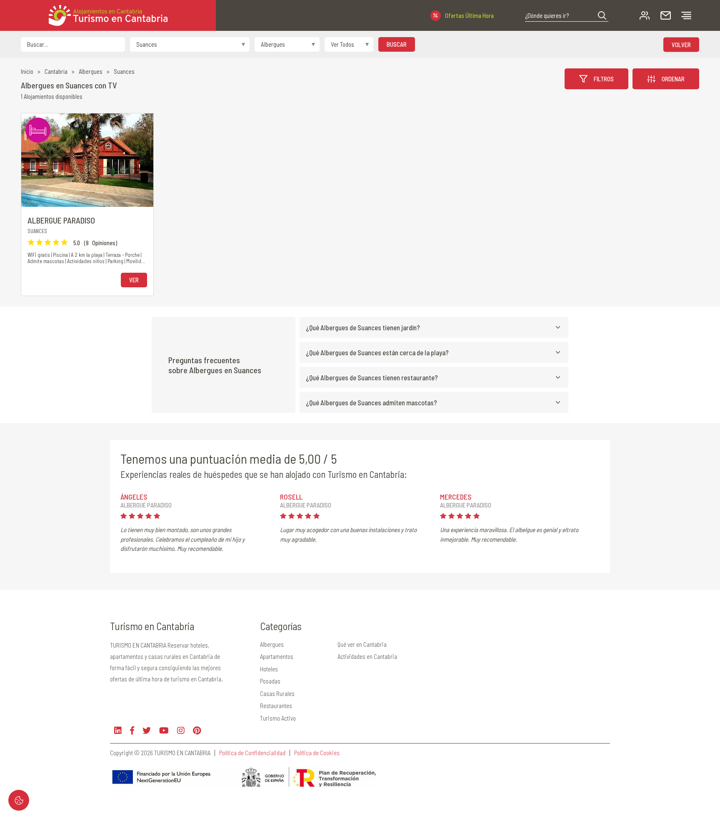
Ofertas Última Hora (469, 15)
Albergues (90, 71)
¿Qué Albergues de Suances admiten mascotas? (371, 402)
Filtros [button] (604, 79)
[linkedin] (118, 730)
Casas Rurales (277, 693)
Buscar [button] (397, 44)
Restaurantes (276, 705)
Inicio (27, 71)
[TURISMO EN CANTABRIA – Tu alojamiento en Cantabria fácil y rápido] (108, 15)
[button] (602, 15)
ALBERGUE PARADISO (61, 220)
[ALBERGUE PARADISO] (87, 160)
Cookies (18, 800)
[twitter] (146, 730)
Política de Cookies (317, 753)
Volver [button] (681, 44)
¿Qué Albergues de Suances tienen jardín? (363, 327)
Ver (134, 280)
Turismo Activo (278, 718)
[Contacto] (665, 15)
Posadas (270, 681)
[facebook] (132, 730)
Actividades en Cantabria (367, 656)
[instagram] (181, 730)
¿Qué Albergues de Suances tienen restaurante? (372, 377)
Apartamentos (276, 656)
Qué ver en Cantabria (362, 644)
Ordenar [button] (673, 79)
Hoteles (269, 669)
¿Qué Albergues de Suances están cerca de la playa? (377, 352)
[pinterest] (197, 730)
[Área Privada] (645, 15)
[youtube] (164, 730)
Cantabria (56, 71)
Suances (124, 71)
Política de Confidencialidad (252, 753)
